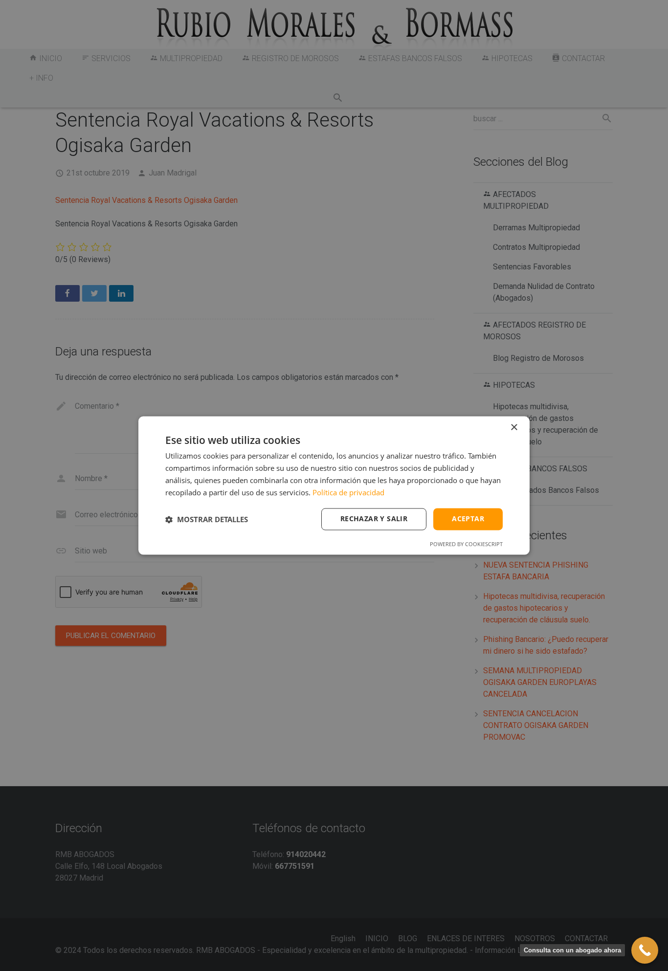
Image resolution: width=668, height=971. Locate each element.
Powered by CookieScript (466, 544)
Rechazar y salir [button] (373, 519)
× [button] (513, 427)
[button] (206, 519)
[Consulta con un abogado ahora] (644, 950)
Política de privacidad (348, 492)
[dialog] (334, 485)
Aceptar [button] (468, 519)
